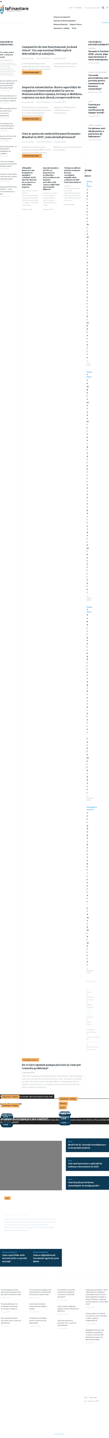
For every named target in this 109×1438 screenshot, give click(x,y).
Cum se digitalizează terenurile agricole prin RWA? (46, 1258)
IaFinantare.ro (59, 1434)
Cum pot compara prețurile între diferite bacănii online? (8, 163)
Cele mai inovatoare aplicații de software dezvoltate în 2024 (85, 1165)
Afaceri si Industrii (9, 1252)
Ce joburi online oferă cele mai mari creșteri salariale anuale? (8, 176)
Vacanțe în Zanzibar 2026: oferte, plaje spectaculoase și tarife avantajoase (98, 55)
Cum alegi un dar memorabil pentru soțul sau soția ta (7, 125)
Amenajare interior (92, 808)
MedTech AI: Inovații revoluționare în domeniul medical (87, 1146)
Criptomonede (92, 1042)
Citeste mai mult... (31, 72)
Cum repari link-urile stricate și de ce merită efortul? (14, 1258)
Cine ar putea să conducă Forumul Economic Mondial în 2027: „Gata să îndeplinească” (51, 135)
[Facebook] (107, 7)
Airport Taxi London (90, 1012)
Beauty (63, 1103)
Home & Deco (89, 183)
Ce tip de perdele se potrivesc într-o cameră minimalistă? (88, 888)
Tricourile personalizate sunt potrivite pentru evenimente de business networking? (98, 82)
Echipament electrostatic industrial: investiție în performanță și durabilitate (24, 1207)
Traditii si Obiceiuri (95, 125)
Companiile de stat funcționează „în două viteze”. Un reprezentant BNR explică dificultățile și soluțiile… (49, 50)
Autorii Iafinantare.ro (44, 58)
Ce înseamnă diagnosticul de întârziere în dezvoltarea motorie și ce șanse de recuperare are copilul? (25, 1114)
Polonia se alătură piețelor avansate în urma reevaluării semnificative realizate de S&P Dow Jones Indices (72, 174)
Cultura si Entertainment (97, 72)
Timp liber (92, 48)
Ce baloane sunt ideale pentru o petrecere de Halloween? (96, 132)
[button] (103, 7)
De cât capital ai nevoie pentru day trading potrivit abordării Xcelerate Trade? (8, 84)
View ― (7, 1124)
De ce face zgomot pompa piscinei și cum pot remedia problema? (51, 1066)
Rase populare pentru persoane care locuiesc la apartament (11, 1320)
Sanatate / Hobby (10, 1096)
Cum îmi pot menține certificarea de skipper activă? (96, 108)
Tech (7, 1198)
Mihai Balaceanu (6, 60)
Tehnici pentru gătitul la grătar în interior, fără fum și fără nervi (68, 1308)
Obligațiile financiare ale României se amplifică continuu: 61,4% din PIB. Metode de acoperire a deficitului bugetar (29, 177)
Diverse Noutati (28, 58)
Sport (90, 101)
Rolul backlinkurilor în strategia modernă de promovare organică (8, 98)
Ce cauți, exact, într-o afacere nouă (7, 54)
